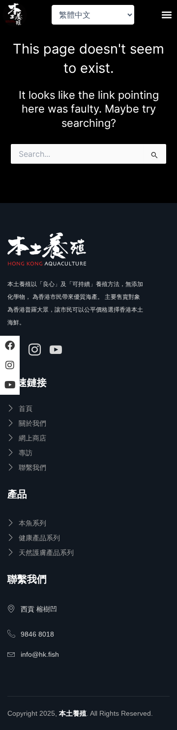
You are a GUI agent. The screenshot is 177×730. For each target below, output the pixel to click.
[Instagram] (36, 351)
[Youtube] (57, 351)
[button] (166, 15)
